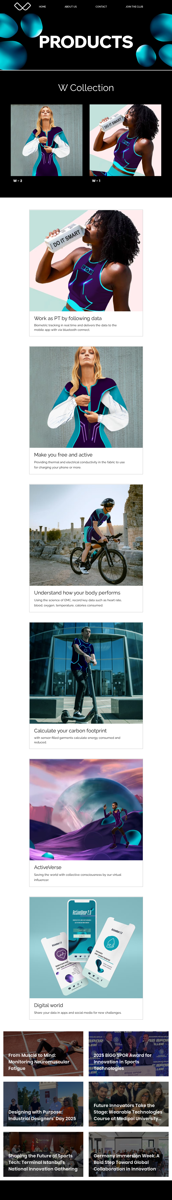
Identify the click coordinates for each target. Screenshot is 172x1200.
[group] (86, 145)
